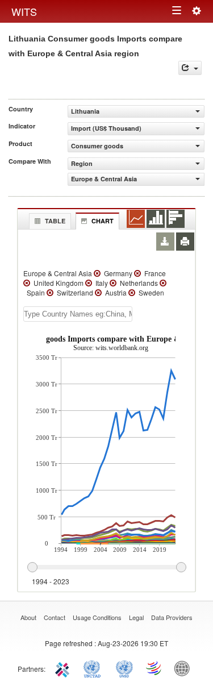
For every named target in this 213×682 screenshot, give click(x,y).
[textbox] (77, 314)
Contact (54, 617)
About (28, 617)
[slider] (106, 567)
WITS (24, 11)
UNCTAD (94, 667)
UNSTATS (124, 667)
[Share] (190, 68)
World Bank (184, 667)
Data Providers (172, 617)
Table (55, 221)
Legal (136, 617)
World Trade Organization (154, 667)
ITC (64, 667)
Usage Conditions (97, 617)
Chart (102, 221)
